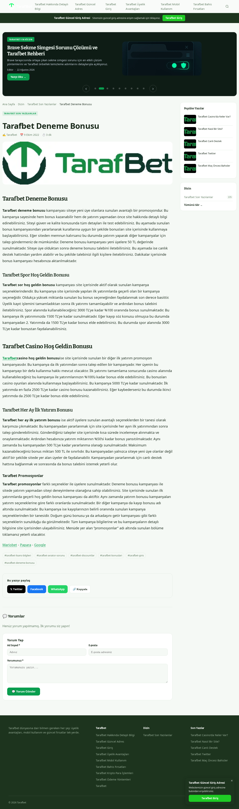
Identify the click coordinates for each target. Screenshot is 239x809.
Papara (25, 545)
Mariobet (9, 545)
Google (40, 545)
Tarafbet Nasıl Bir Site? (205, 741)
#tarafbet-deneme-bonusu (20, 562)
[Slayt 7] (131, 88)
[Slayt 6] (125, 88)
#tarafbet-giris (136, 555)
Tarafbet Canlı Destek (204, 748)
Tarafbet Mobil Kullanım (170, 6)
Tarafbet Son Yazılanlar (41, 104)
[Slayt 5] (119, 88)
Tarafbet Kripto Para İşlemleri (114, 773)
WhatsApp (58, 589)
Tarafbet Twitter (201, 754)
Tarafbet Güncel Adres (85, 6)
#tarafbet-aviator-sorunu (51, 555)
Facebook (36, 589)
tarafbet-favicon (21, 39)
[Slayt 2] (101, 88)
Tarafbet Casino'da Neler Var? (209, 735)
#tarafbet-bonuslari (111, 555)
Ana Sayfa (8, 104)
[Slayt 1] (95, 88)
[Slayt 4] (113, 88)
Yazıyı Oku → (18, 77)
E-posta (93, 645)
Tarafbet (9, 358)
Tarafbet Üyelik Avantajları (135, 6)
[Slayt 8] (137, 88)
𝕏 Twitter (16, 589)
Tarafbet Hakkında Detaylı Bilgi (51, 6)
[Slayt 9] (143, 88)
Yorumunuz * (15, 660)
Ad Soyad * (13, 645)
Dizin (21, 104)
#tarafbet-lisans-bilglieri (18, 555)
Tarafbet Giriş (110, 6)
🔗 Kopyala (80, 589)
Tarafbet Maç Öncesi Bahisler (209, 760)
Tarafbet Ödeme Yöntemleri (113, 779)
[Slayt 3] (107, 88)
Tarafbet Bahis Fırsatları (202, 6)
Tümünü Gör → (193, 205)
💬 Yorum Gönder (24, 691)
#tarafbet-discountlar (82, 555)
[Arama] (227, 6)
